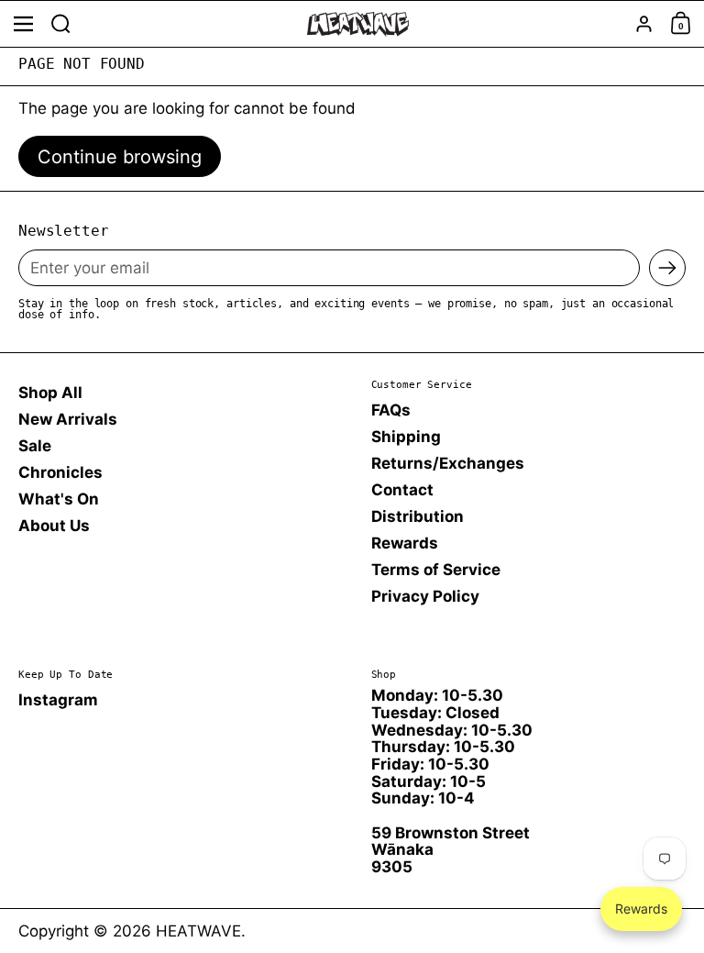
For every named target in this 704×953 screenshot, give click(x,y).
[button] (61, 24)
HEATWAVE (198, 931)
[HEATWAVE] (357, 24)
